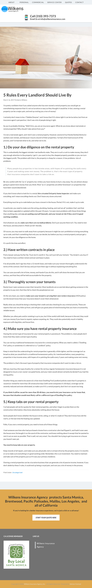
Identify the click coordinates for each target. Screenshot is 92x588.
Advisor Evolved (75, 584)
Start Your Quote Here (46, 517)
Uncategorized (17, 472)
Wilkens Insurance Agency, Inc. (34, 584)
